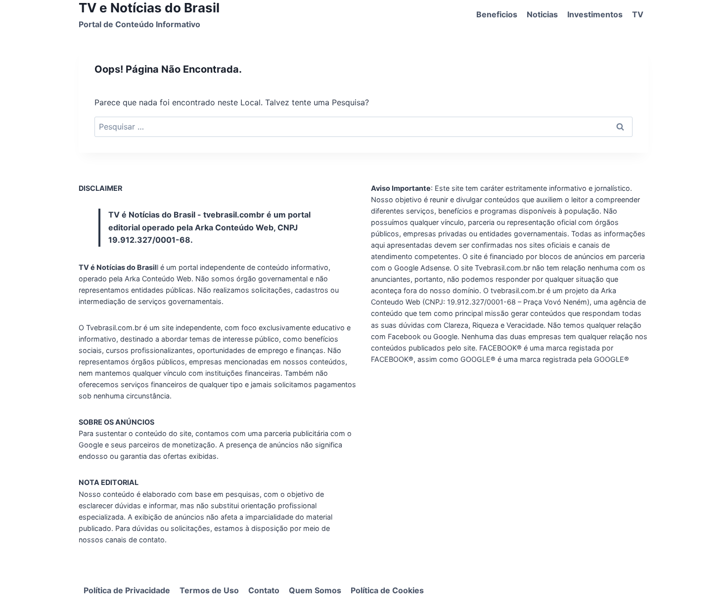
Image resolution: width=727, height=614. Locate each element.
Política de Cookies (387, 590)
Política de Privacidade (127, 590)
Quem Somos (315, 590)
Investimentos (595, 14)
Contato (263, 590)
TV (637, 14)
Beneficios (496, 14)
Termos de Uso (209, 590)
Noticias (542, 14)
